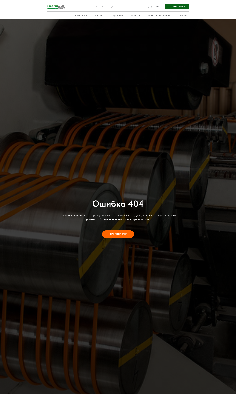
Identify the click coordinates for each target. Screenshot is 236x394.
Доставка (118, 15)
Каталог (99, 15)
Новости (135, 15)
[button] (177, 7)
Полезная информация (159, 15)
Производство (79, 15)
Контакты (184, 15)
